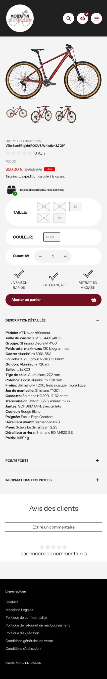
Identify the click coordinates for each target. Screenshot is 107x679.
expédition (30, 176)
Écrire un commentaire (54, 527)
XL (60, 218)
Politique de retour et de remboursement (37, 625)
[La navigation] (96, 18)
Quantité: (21, 256)
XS (44, 206)
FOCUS (10, 161)
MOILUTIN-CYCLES (28, 662)
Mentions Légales (19, 610)
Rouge (51, 237)
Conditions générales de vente (29, 640)
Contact (11, 602)
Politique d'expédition (22, 633)
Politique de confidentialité (26, 617)
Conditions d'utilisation (23, 648)
